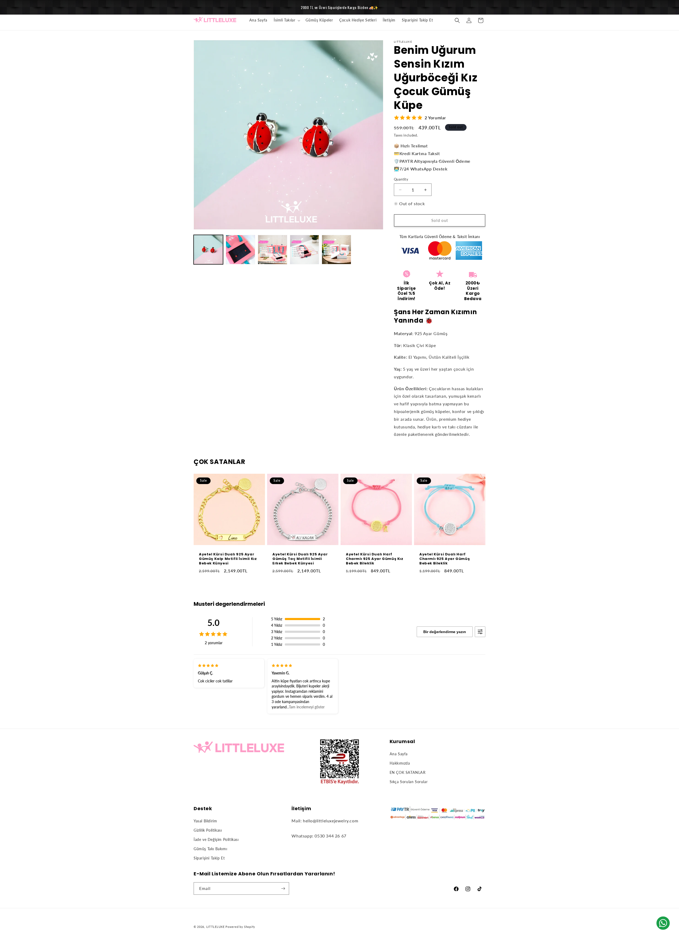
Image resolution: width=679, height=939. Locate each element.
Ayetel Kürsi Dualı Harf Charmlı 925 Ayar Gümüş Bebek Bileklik (444, 559)
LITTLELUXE (215, 926)
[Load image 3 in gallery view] (272, 249)
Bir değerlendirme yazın (444, 632)
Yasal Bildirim (205, 821)
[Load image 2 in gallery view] (240, 249)
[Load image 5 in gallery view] (336, 249)
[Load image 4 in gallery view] (304, 249)
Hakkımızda (400, 763)
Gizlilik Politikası (208, 830)
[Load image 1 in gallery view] (208, 249)
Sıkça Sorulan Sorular (409, 781)
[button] (286, 20)
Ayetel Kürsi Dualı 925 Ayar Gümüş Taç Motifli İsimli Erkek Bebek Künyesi (300, 559)
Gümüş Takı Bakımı (210, 848)
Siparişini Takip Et (209, 858)
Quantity (401, 179)
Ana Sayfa (399, 754)
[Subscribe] (283, 888)
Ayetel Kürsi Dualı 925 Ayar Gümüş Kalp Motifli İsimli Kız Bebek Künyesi (228, 559)
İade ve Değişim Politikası (216, 839)
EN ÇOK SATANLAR (408, 772)
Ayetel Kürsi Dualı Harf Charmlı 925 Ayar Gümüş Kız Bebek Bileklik (374, 559)
